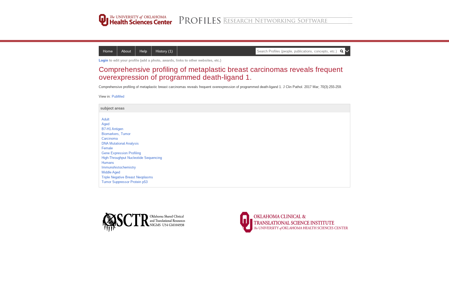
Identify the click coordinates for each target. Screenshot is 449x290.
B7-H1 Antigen (112, 129)
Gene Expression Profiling (121, 153)
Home (108, 51)
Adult (105, 119)
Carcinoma (110, 138)
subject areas (112, 108)
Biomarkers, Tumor (116, 134)
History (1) (164, 51)
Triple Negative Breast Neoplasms (127, 177)
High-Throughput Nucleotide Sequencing (132, 158)
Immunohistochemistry (119, 167)
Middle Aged (111, 172)
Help (143, 51)
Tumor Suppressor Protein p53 (125, 182)
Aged (105, 124)
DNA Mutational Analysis (120, 143)
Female (107, 148)
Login (103, 60)
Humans (108, 163)
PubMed (118, 96)
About (126, 51)
